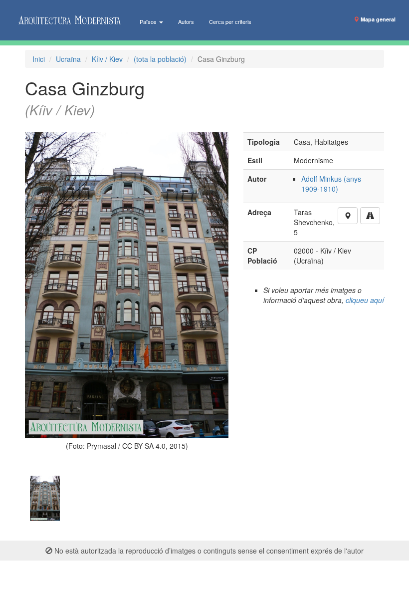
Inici (38, 59)
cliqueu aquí (365, 300)
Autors (186, 21)
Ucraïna (68, 59)
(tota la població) (160, 59)
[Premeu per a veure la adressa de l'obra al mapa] (348, 215)
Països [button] (149, 21)
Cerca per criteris (230, 21)
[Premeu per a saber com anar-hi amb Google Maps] (370, 215)
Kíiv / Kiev (107, 59)
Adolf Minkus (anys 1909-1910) (331, 184)
